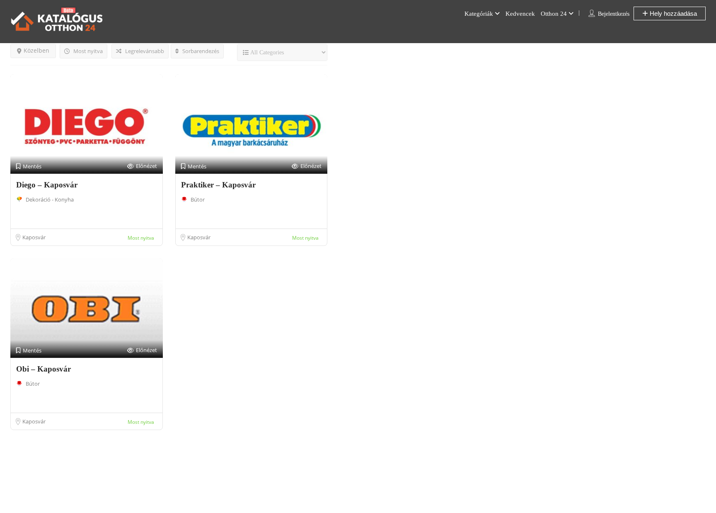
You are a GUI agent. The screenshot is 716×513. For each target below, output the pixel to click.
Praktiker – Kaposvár (218, 184)
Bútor (198, 199)
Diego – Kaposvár (46, 184)
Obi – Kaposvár (43, 369)
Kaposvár (34, 237)
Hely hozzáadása (672, 13)
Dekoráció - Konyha (50, 199)
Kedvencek (520, 13)
